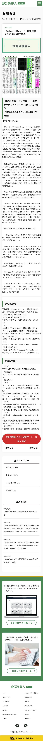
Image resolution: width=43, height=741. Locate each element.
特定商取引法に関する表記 (9, 714)
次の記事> (34, 448)
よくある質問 (6, 701)
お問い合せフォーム (22, 670)
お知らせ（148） (12, 475)
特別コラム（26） (12, 467)
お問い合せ (5, 706)
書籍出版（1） (11, 490)
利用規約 (5, 710)
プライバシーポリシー (30, 710)
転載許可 (5, 718)
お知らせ (27, 701)
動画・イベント (7, 697)
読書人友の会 (28, 697)
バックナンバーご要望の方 (32, 693)
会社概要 (27, 714)
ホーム (4, 693)
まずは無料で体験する (21, 622)
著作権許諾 (28, 718)
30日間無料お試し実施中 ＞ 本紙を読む (21, 438)
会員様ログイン (29, 706)
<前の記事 (9, 448)
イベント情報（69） (13, 483)
